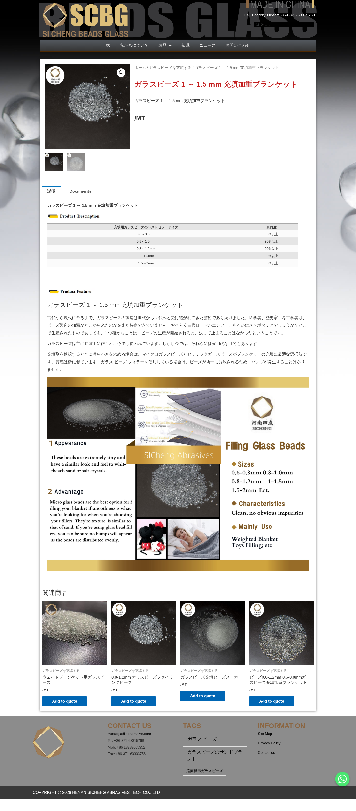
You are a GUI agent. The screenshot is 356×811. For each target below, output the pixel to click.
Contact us (266, 752)
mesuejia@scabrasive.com (129, 734)
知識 (185, 45)
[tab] (51, 191)
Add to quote (64, 701)
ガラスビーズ (202, 739)
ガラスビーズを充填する (170, 68)
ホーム (140, 68)
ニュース (207, 45)
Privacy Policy (269, 743)
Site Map (265, 734)
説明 (51, 191)
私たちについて (134, 45)
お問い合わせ (237, 45)
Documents (80, 191)
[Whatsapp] (342, 779)
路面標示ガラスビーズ (204, 771)
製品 (162, 45)
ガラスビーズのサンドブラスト (214, 756)
